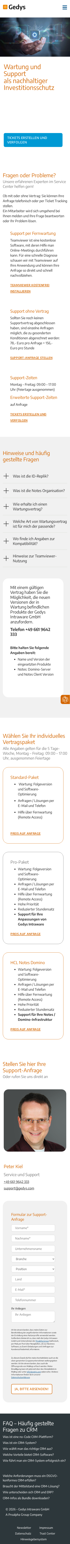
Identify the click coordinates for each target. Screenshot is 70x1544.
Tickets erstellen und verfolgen (27, 139)
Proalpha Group (42, 1341)
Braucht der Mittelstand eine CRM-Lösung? (31, 1486)
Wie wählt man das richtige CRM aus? (27, 1449)
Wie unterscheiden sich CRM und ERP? (28, 1492)
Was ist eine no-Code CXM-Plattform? (28, 1437)
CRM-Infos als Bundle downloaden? (26, 1498)
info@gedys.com (34, 1372)
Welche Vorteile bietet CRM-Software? (28, 1454)
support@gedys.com (19, 1188)
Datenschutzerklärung (20, 1377)
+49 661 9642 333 (16, 1181)
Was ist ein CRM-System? (19, 1443)
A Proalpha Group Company (24, 1515)
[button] (35, 476)
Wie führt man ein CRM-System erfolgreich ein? (34, 1460)
